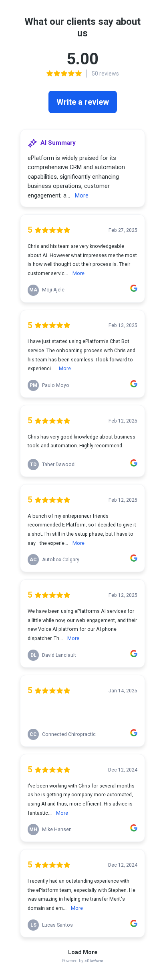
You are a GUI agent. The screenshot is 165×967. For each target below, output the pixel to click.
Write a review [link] (82, 102)
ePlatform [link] (94, 961)
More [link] (82, 195)
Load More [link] (82, 952)
